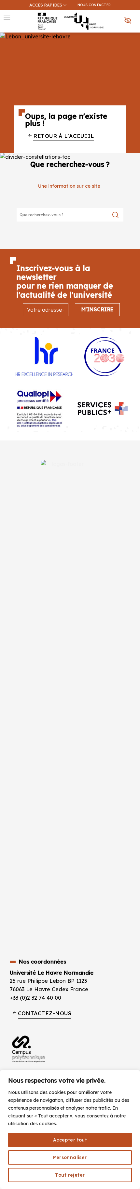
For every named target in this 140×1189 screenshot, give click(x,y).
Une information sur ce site (69, 186)
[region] (70, 1129)
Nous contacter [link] (94, 5)
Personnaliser (70, 1157)
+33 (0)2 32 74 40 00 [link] (35, 997)
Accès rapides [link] (45, 4)
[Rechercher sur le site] (115, 215)
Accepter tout (70, 1140)
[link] (131, 37)
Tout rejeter (70, 1175)
